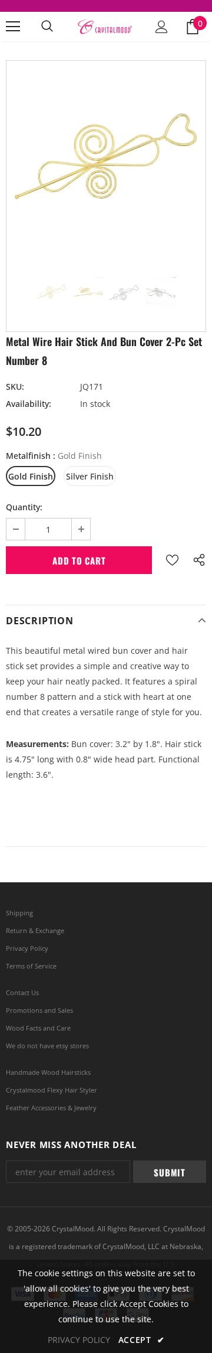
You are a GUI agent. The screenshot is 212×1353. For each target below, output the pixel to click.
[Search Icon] (47, 26)
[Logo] (104, 27)
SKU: (15, 386)
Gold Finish (30, 476)
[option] (106, 161)
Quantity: (24, 507)
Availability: (28, 403)
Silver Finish (90, 476)
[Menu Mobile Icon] (13, 26)
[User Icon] (161, 27)
